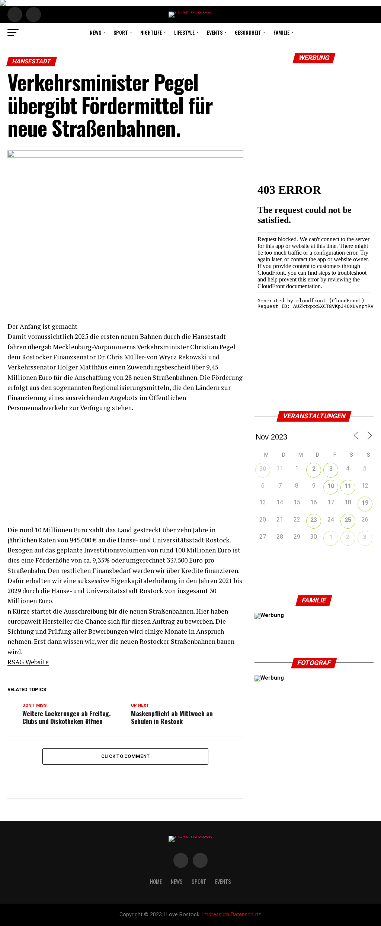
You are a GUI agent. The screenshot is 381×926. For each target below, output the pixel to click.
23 (313, 519)
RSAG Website (28, 662)
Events (214, 32)
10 (330, 485)
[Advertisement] (125, 473)
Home (156, 881)
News (95, 32)
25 (348, 519)
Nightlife (151, 32)
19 (365, 502)
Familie (281, 32)
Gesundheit (248, 32)
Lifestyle (184, 32)
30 (262, 468)
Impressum (215, 914)
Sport (120, 32)
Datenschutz (246, 914)
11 (348, 485)
